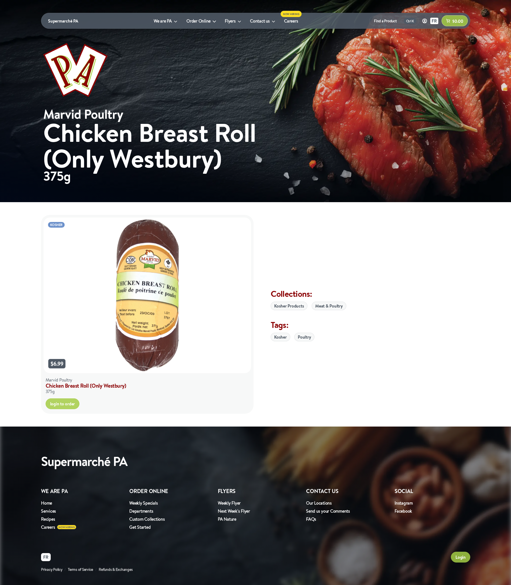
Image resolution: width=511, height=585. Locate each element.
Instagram (404, 503)
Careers (291, 21)
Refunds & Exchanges (116, 569)
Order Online (198, 21)
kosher (280, 337)
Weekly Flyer (229, 503)
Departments (141, 511)
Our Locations (319, 503)
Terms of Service (80, 569)
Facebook (403, 511)
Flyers (230, 21)
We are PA (163, 21)
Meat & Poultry (329, 306)
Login (460, 557)
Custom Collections (147, 519)
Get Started (139, 527)
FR (434, 21)
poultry (304, 337)
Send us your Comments (328, 511)
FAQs (311, 519)
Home (46, 503)
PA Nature (227, 519)
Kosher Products (289, 306)
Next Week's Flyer (234, 511)
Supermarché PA (63, 21)
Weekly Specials (143, 503)
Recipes (48, 519)
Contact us (260, 21)
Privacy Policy (52, 569)
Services (48, 511)
